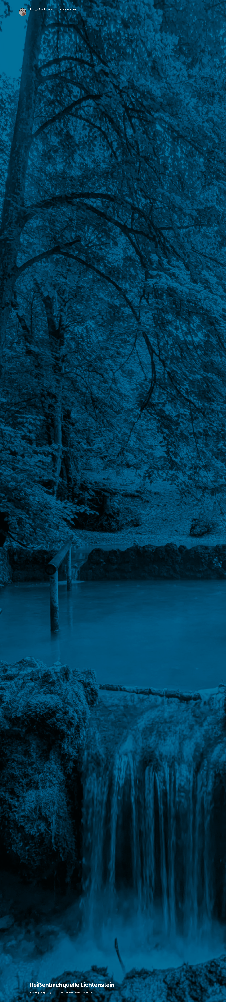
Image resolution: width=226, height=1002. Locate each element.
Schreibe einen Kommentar (80, 992)
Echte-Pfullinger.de (42, 9)
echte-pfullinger (39, 992)
